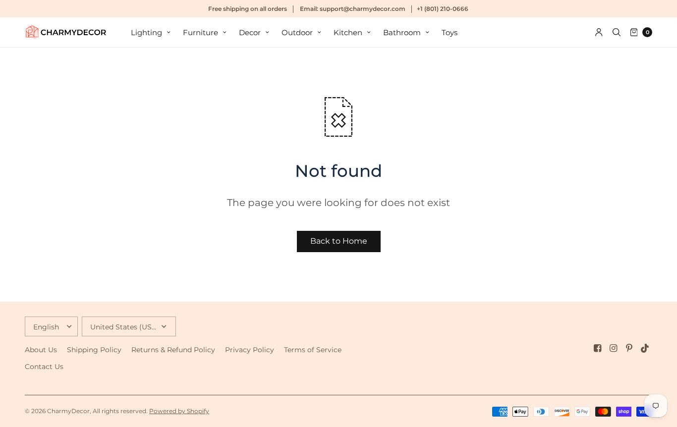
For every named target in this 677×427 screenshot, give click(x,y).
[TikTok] (645, 348)
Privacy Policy (249, 349)
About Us (41, 349)
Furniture (200, 32)
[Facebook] (597, 348)
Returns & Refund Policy (173, 349)
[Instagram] (613, 348)
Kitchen (348, 32)
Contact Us (44, 366)
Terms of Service (312, 349)
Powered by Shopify (179, 411)
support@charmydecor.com (362, 8)
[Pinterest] (629, 348)
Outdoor (297, 32)
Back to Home (338, 241)
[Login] (599, 32)
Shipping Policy (94, 349)
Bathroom (402, 32)
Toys (449, 32)
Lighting (146, 32)
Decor (250, 32)
